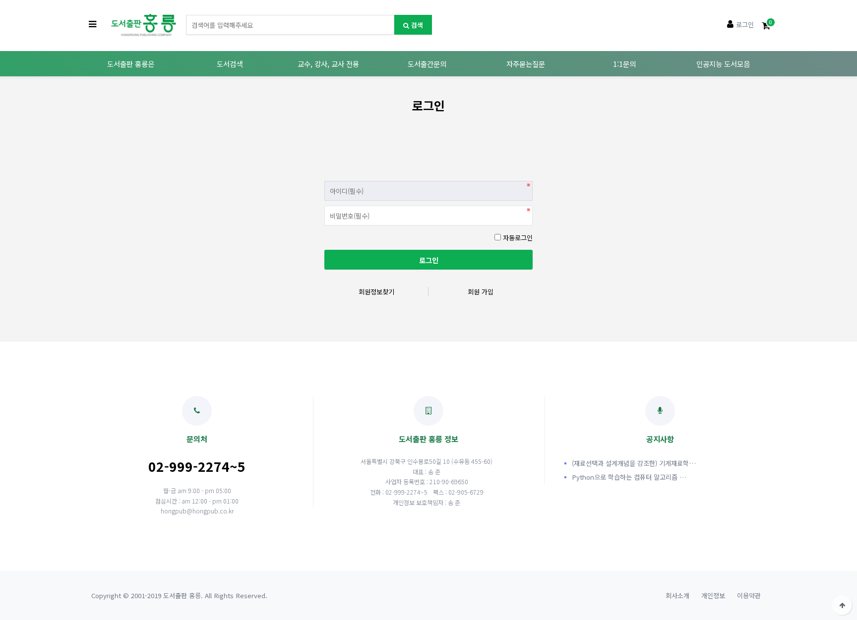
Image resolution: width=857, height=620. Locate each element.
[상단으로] (842, 605)
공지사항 (660, 438)
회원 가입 (480, 291)
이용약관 (749, 595)
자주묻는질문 (525, 63)
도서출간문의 (427, 63)
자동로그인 (518, 237)
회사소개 (677, 595)
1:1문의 (624, 63)
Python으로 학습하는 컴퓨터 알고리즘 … (629, 477)
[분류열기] (92, 25)
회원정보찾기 (376, 291)
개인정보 (713, 595)
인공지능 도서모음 (723, 63)
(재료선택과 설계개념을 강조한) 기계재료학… (634, 463)
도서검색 (230, 63)
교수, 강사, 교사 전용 (328, 63)
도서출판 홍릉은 (130, 63)
